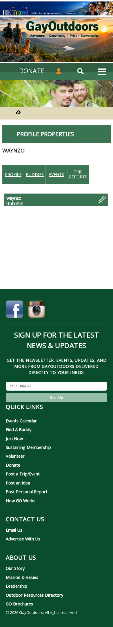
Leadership (16, 586)
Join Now (14, 438)
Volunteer (15, 456)
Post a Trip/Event (23, 474)
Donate (13, 465)
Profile (13, 174)
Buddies (35, 174)
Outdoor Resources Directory (34, 595)
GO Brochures (19, 604)
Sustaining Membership (28, 447)
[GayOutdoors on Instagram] (36, 310)
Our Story (15, 568)
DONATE (31, 70)
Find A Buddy (18, 429)
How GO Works (20, 500)
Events (56, 174)
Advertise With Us (23, 539)
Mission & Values (22, 577)
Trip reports (78, 174)
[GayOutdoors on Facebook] (14, 310)
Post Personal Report (27, 491)
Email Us (14, 530)
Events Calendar (21, 421)
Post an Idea (18, 483)
